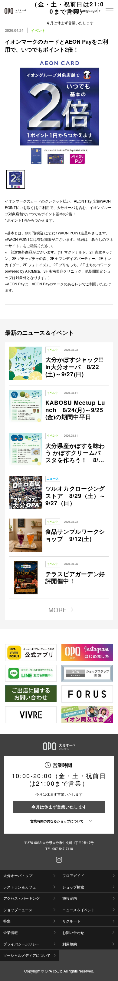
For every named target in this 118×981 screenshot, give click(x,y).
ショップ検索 (73, 886)
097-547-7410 (62, 848)
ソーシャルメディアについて (27, 955)
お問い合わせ (73, 932)
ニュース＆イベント (78, 909)
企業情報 (10, 932)
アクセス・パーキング (21, 898)
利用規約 (69, 943)
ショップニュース (17, 909)
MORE (57, 609)
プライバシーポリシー (21, 943)
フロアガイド (73, 875)
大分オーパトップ (17, 875)
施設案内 (69, 898)
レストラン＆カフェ (19, 886)
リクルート (71, 920)
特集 (7, 920)
